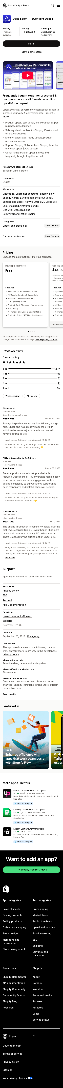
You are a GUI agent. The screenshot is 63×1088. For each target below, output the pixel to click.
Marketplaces (41, 915)
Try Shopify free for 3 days (31, 869)
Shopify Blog (10, 1001)
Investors (38, 989)
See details (9, 694)
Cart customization (14, 236)
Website (7, 620)
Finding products (12, 915)
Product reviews (42, 921)
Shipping (38, 945)
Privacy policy (11, 590)
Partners (37, 1001)
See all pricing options (46, 339)
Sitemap (7, 1069)
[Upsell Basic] (30, 331)
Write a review (13, 396)
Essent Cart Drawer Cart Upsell (28, 829)
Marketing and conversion (11, 941)
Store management (14, 949)
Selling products (12, 921)
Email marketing (42, 933)
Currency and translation (40, 953)
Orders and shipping (14, 927)
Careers (37, 983)
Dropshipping (40, 909)
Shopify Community (14, 989)
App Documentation (14, 604)
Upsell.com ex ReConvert (17, 616)
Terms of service (12, 1053)
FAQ (5, 595)
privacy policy (11, 654)
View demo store (32, 51)
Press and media (42, 995)
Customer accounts (26, 193)
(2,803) (31, 32)
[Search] (52, 5)
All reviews (32, 396)
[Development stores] (28, 331)
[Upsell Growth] (32, 331)
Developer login (12, 1045)
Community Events (14, 995)
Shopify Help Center (14, 976)
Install (31, 43)
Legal (36, 1013)
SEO (35, 939)
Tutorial (7, 600)
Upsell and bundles (44, 927)
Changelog (33, 636)
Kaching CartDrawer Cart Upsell (29, 809)
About (36, 976)
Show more (10, 557)
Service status (41, 1019)
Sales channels (11, 909)
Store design (10, 933)
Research (8, 1007)
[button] (31, 797)
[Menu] (58, 5)
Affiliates (38, 1007)
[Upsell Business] (34, 331)
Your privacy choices (15, 1078)
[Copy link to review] (14, 408)
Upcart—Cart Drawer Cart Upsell (29, 790)
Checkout (8, 193)
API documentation (14, 983)
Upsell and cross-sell (15, 225)
